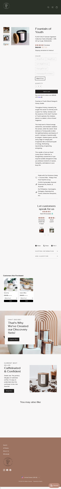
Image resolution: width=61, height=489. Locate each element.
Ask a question (41, 256)
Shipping (37, 50)
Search (5, 445)
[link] (10, 284)
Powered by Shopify (37, 481)
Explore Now (14, 339)
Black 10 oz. (40, 78)
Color (38, 56)
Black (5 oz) (51, 59)
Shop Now (9, 391)
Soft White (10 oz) (42, 64)
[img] (46, 211)
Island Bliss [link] (23, 293)
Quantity (39, 83)
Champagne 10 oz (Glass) (44, 73)
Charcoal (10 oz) (41, 69)
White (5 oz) (40, 59)
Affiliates (6, 448)
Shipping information (44, 251)
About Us (6, 451)
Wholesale (6, 454)
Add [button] (10, 301)
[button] (45, 235)
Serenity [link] (6, 293)
